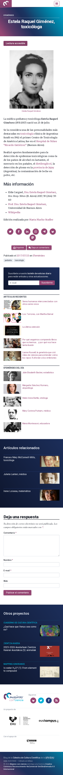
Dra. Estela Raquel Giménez (40, 192)
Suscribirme (47, 282)
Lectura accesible (15, 43)
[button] (10, 231)
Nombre (8, 560)
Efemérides (9, 15)
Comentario (10, 533)
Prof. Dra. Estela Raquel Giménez (27, 204)
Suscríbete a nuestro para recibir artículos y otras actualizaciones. (29, 275)
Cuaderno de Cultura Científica (20, 623)
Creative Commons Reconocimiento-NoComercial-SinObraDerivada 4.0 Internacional (29, 766)
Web (6, 581)
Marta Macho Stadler (41, 219)
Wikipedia (14, 212)
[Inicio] (6, 3)
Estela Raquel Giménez (31, 111)
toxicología (27, 133)
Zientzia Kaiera (12, 643)
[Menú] (56, 3)
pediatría (8, 260)
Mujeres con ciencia (18, 764)
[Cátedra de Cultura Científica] (20, 721)
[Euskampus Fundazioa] (49, 721)
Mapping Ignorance (14, 664)
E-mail (7, 570)
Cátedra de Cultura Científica (26, 758)
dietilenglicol (43, 163)
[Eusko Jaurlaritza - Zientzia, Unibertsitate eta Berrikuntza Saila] (32, 742)
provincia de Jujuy (43, 167)
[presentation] (31, 305)
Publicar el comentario (17, 592)
